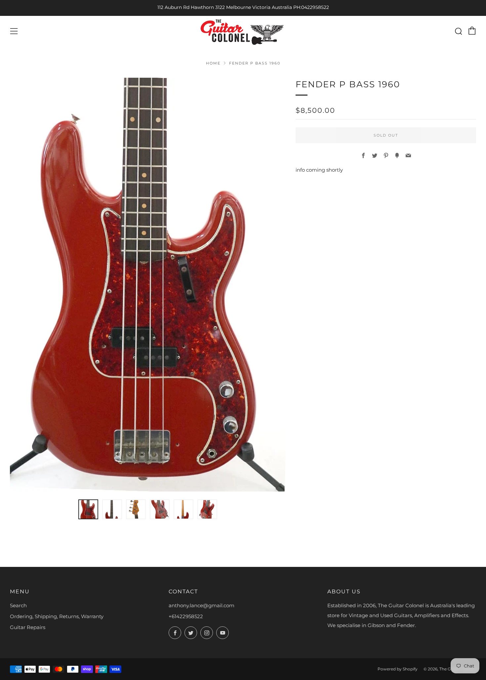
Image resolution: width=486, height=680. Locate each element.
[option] (148, 284)
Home (213, 63)
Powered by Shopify (398, 668)
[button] (88, 509)
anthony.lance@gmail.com (201, 605)
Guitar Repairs (27, 627)
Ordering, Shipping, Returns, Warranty (56, 616)
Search (18, 605)
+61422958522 (186, 616)
